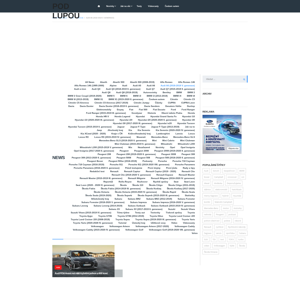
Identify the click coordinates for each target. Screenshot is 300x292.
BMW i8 (191, 96)
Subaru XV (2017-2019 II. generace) (143, 209)
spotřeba (230, 233)
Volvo (195, 233)
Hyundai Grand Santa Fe (163, 116)
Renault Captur (132, 171)
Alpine (113, 85)
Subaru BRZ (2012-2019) (159, 199)
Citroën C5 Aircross (78, 102)
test (222, 239)
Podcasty (147, 161)
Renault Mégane (136, 178)
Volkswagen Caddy (185, 226)
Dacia (71, 106)
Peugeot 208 (104, 154)
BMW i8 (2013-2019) (78, 99)
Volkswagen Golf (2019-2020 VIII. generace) (172, 229)
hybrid (225, 195)
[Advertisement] (150, 48)
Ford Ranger (188, 109)
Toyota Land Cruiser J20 (182, 216)
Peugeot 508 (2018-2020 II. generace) (175, 157)
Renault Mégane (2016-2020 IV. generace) (173, 178)
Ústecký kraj (138, 223)
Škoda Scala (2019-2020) (98, 195)
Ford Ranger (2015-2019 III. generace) (106, 113)
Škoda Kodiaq (153, 188)
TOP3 (231, 239)
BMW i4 (177, 96)
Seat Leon (189, 181)
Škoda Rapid (169, 192)
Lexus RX (83, 137)
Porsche (162, 161)
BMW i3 (137, 96)
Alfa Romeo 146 (186, 82)
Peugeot (124, 151)
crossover (232, 177)
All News (89, 82)
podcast (232, 214)
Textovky (155, 212)
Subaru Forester (186, 199)
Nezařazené (144, 147)
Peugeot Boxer (95, 161)
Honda (191, 113)
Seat (176, 181)
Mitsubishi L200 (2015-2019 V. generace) (101, 147)
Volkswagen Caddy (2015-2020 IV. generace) (96, 229)
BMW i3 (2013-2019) (157, 96)
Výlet (232, 245)
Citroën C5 (189, 99)
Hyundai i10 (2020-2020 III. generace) (94, 120)
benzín (216, 170)
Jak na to (190, 126)
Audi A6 (151, 85)
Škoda (123, 185)
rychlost (219, 227)
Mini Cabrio (168, 140)
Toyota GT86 (105, 216)
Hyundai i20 (126, 120)
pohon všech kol (211, 220)
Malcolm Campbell (223, 202)
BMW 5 (111, 96)
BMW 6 (124, 96)
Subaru (118, 199)
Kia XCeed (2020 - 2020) (93, 133)
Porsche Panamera (185, 164)
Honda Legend (122, 116)
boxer (207, 177)
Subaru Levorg (80, 205)
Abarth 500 (118, 82)
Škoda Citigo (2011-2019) (181, 185)
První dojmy (154, 168)
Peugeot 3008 (168, 154)
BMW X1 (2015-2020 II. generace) (126, 99)
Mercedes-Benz (159, 137)
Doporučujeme (234, 183)
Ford (173, 109)
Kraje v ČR (116, 133)
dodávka (218, 183)
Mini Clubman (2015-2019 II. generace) (135, 144)
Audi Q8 (106, 92)
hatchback (237, 189)
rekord (238, 220)
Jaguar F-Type (137, 126)
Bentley (167, 92)
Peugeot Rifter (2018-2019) (123, 161)
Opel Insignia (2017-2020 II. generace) (94, 151)
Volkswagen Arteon (119, 226)
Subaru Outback (136, 205)
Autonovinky (150, 92)
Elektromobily (104, 109)
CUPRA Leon (188, 102)
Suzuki (171, 209)
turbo (241, 239)
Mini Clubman (187, 140)
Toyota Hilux (156, 216)
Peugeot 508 (143, 157)
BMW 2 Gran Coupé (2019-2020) (85, 96)
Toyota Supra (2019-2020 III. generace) (155, 219)
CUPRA (172, 102)
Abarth (103, 82)
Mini (154, 140)
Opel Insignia (188, 147)
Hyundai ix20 (165, 123)
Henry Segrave (211, 195)
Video (174, 223)
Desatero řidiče (173, 106)
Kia (130, 130)
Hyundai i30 (188, 120)
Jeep (99, 130)
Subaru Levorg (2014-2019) (108, 205)
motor (226, 208)
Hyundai (140, 116)
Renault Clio (188, 171)
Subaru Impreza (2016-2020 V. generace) (173, 202)
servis (218, 233)
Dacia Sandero (152, 106)
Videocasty (153, 6)
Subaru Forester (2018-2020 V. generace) (103, 202)
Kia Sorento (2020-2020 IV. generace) (175, 130)
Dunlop (191, 106)
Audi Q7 (150, 89)
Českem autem (172, 6)
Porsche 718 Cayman (183, 161)
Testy (139, 6)
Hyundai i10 (188, 116)
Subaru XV (114, 209)
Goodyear (137, 113)
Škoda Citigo (156, 185)
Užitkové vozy (158, 223)
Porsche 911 (116, 164)
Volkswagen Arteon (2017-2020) (152, 226)
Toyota (191, 212)
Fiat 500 (143, 109)
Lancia (179, 133)
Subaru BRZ (134, 199)
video (206, 245)
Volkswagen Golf (134, 229)
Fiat (131, 109)
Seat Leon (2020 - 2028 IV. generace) (95, 185)
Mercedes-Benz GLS (184, 137)
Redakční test (97, 171)
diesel (206, 183)
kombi (207, 202)
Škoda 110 (137, 185)
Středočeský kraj (100, 199)
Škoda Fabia (88, 188)
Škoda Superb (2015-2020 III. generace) (158, 195)
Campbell (218, 177)
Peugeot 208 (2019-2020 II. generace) (136, 154)
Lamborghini (163, 133)
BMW (179, 92)
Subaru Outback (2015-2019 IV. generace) (173, 205)
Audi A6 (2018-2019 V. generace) (178, 85)
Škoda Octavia (101, 192)
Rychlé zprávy (160, 181)
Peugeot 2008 (141, 151)
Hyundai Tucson (186, 123)
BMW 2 (191, 92)
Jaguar (121, 126)
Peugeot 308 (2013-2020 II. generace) (91, 157)
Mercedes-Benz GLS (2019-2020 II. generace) (123, 140)
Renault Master (187, 175)
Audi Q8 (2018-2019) (127, 92)
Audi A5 (137, 85)
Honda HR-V (102, 116)
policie (227, 220)
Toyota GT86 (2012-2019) (131, 216)
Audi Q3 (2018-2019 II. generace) (123, 89)
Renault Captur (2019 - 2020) (161, 171)
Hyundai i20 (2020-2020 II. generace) (157, 120)
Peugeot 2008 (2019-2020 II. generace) (174, 151)
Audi (124, 85)
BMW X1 (98, 99)
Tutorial (122, 223)
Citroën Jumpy (141, 102)
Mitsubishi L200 (186, 144)
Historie (152, 113)
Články (158, 102)
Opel (172, 147)
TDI (214, 239)
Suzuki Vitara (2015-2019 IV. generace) (91, 212)
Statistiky (190, 195)
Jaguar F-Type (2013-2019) (165, 126)
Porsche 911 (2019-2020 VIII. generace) (148, 164)
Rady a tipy (189, 168)
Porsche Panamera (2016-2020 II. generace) (97, 168)
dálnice (207, 189)
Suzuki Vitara (188, 209)
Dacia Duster (86, 106)
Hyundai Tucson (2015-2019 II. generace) (90, 126)
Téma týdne (123, 212)
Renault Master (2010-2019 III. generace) (101, 178)
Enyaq (120, 109)
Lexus (191, 133)
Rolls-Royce (125, 181)
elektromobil (221, 189)
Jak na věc (125, 6)
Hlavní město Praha (172, 113)
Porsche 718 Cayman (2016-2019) (86, 164)
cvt (242, 177)
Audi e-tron (80, 89)
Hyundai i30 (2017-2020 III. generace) (132, 123)
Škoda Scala (188, 192)
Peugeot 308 (188, 154)
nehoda (207, 214)
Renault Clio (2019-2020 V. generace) (131, 175)
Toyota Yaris (188, 219)
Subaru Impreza (138, 202)
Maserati (141, 137)
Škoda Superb (124, 195)
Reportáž (108, 181)
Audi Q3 (96, 89)
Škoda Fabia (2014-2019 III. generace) (121, 188)
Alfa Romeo (166, 82)
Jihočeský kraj (115, 130)
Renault (114, 171)
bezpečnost (229, 170)
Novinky (110, 6)
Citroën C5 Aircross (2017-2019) (111, 102)
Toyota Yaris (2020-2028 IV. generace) (93, 223)
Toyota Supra (122, 219)
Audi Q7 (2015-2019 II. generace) (177, 89)
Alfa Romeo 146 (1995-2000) (89, 85)
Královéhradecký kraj (139, 133)
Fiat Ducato (159, 109)
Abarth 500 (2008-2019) (142, 82)
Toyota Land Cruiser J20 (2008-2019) (90, 219)
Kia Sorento (144, 130)
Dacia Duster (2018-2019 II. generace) (119, 106)
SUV (206, 239)
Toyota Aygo (86, 216)
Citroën (174, 99)
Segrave (207, 233)
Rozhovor (142, 181)
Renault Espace (164, 175)
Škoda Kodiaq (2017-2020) (181, 188)
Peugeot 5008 (124, 157)
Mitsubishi (166, 144)
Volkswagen (97, 226)
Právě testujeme (133, 168)
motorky (238, 208)
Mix (130, 147)
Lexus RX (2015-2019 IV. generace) (112, 137)
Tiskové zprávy (174, 212)
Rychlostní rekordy (237, 227)
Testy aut (140, 212)
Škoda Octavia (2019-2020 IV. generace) (136, 192)
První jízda (171, 168)
